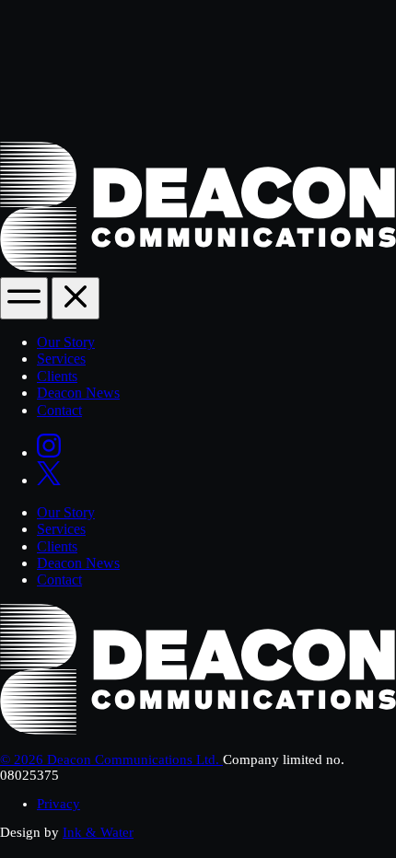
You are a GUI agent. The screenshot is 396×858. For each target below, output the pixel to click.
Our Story (66, 342)
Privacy (58, 803)
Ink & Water (98, 832)
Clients (57, 376)
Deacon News (78, 392)
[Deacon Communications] (198, 267)
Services (61, 358)
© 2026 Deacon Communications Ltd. (111, 759)
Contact (59, 410)
